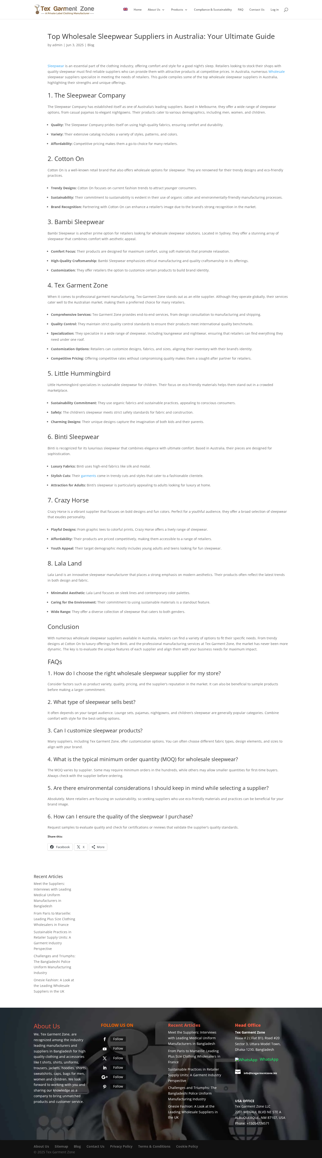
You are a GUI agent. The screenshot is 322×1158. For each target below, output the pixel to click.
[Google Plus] (104, 1077)
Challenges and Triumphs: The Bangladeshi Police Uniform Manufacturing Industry (192, 1093)
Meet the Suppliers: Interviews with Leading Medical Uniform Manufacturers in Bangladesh (52, 894)
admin (57, 45)
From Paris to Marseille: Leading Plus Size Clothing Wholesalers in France (54, 919)
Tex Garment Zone (55, 1034)
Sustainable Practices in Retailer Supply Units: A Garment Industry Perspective (194, 1075)
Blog (90, 45)
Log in (275, 10)
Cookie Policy (187, 1146)
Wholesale (276, 71)
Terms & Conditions (154, 1146)
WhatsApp (268, 1059)
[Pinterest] (104, 1087)
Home (138, 10)
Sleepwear (56, 66)
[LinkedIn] (104, 1068)
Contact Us (256, 10)
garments (88, 475)
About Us (154, 10)
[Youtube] (104, 1049)
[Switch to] (125, 13)
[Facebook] (104, 1039)
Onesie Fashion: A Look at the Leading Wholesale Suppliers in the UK (54, 986)
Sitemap (61, 1146)
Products (177, 10)
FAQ (240, 10)
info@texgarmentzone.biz (260, 1073)
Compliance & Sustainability (213, 10)
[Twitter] (104, 1058)
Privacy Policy (121, 1146)
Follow (118, 1039)
